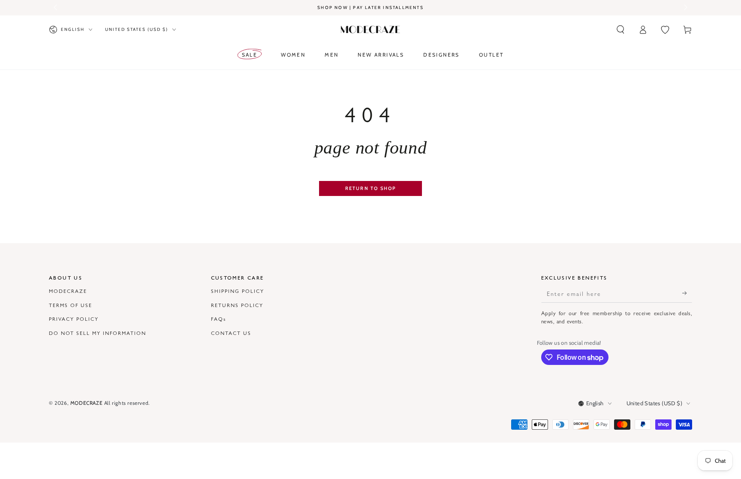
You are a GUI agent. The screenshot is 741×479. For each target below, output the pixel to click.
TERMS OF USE (70, 305)
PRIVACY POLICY (74, 318)
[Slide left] (56, 7)
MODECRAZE (68, 291)
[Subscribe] (687, 292)
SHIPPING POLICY (237, 291)
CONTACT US (231, 333)
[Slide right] (685, 7)
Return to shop (370, 188)
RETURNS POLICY (237, 305)
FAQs (218, 318)
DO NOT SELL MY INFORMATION (97, 333)
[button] (620, 29)
